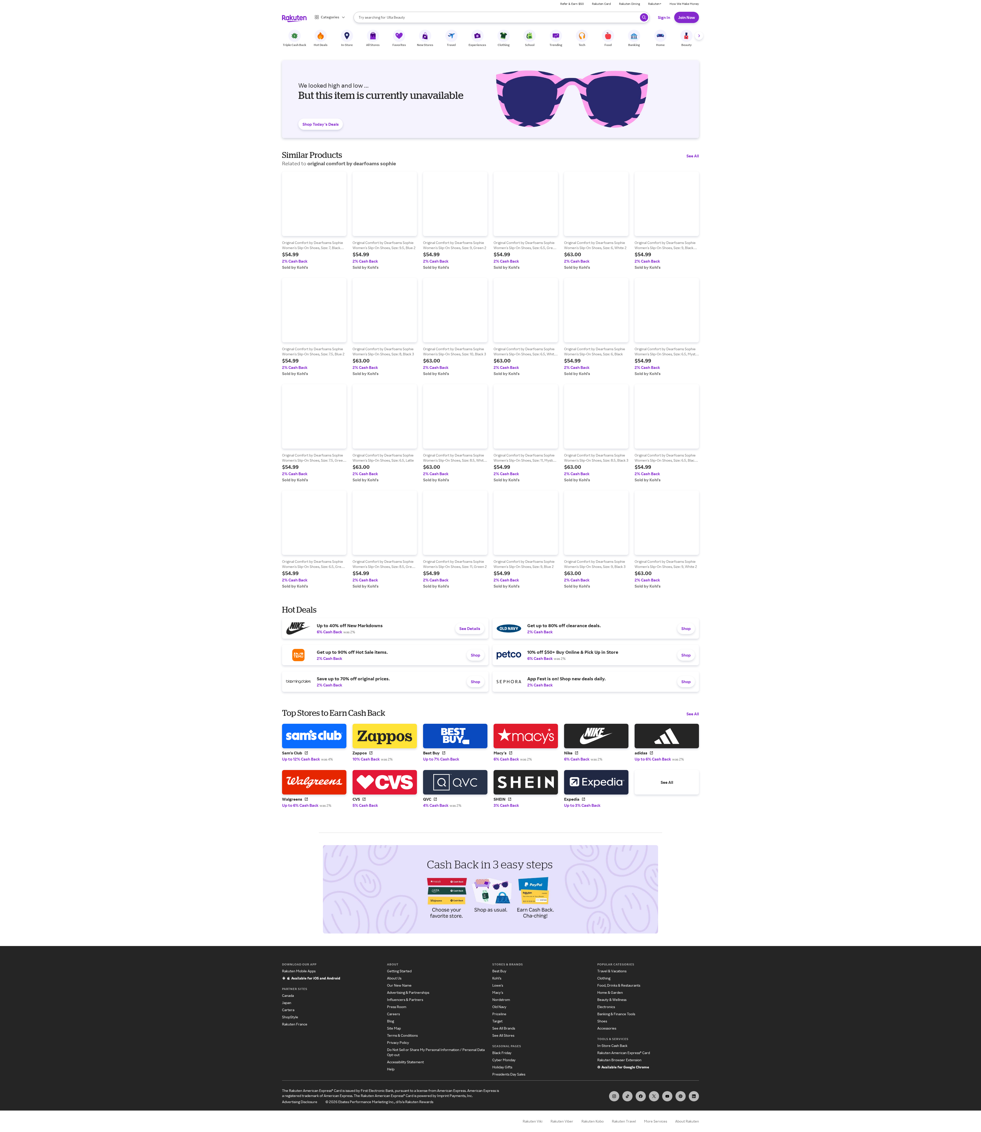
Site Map (394, 1028)
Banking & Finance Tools (616, 1014)
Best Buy (499, 971)
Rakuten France (294, 1024)
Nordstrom (501, 999)
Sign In (664, 17)
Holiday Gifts (502, 1067)
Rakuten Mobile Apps (299, 971)
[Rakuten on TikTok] (627, 1096)
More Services (655, 1121)
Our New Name (399, 985)
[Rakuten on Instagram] (614, 1096)
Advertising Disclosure (299, 1102)
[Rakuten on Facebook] (641, 1096)
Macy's (497, 992)
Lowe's (497, 985)
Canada (288, 995)
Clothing (603, 978)
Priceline (499, 1014)
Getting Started (399, 971)
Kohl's (496, 978)
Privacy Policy (398, 1042)
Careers (393, 1014)
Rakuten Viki (532, 1121)
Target (497, 1021)
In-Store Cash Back (612, 1045)
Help (390, 1069)
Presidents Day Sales (508, 1074)
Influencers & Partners (405, 999)
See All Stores (503, 1035)
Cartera (288, 1010)
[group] (314, 221)
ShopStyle (290, 1017)
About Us (394, 978)
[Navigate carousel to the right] (699, 36)
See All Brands (503, 1028)
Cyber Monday (504, 1060)
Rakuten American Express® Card (623, 1053)
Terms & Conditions (402, 1035)
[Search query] (644, 17)
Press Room (396, 1007)
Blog (390, 1021)
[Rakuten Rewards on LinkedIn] (694, 1096)
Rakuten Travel (624, 1121)
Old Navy (499, 1007)
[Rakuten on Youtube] (667, 1096)
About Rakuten (687, 1121)
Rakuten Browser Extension (619, 1060)
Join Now (686, 17)
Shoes (602, 1021)
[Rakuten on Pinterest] (680, 1096)
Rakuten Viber (562, 1121)
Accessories (606, 1028)
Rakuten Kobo (592, 1121)
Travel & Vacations (611, 971)
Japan (286, 1002)
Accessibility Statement (405, 1062)
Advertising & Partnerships (408, 992)
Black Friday (501, 1053)
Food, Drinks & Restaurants (618, 985)
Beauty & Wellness (611, 999)
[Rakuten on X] (654, 1096)
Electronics (606, 1007)
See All (692, 155)
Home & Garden (610, 992)
